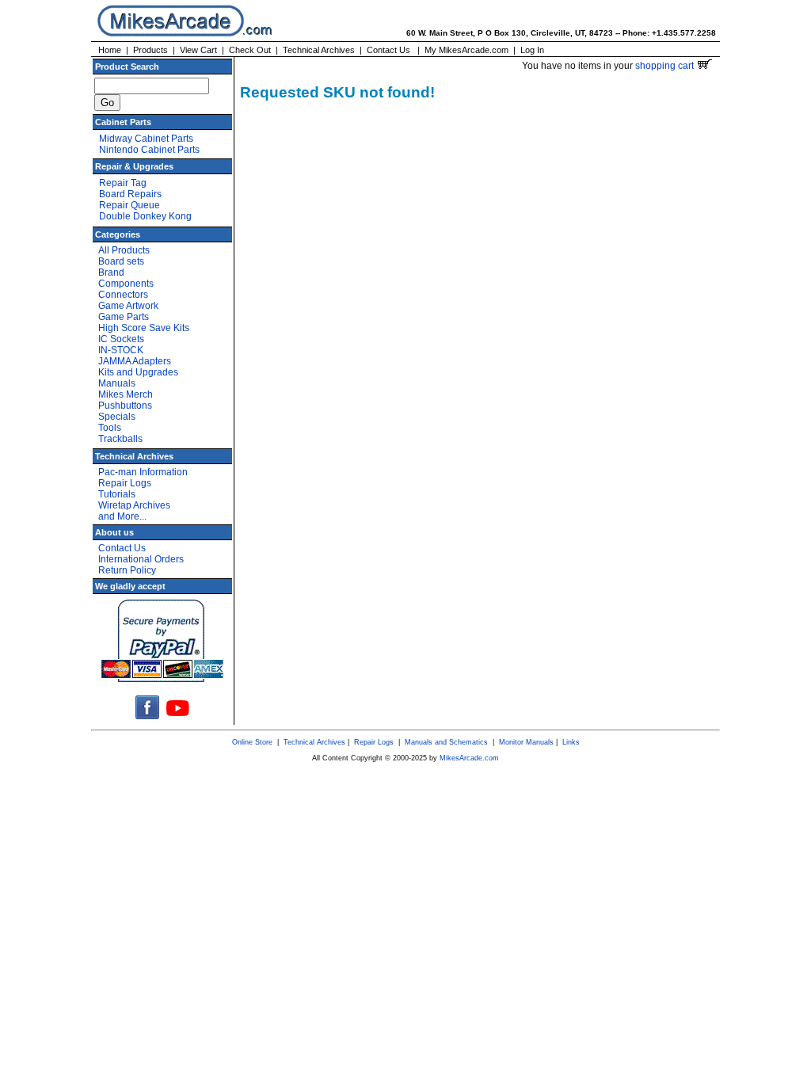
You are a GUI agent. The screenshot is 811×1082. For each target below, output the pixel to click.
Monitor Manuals (526, 742)
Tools (109, 427)
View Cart (198, 50)
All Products (124, 250)
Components (126, 283)
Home (109, 50)
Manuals (116, 383)
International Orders (141, 559)
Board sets (121, 261)
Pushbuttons (125, 405)
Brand (111, 272)
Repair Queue (129, 205)
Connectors (123, 294)
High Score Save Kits (143, 327)
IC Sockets (121, 339)
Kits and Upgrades (138, 372)
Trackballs (120, 438)
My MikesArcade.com (466, 50)
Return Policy (127, 570)
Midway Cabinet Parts (146, 138)
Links (571, 742)
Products (150, 50)
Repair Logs (124, 483)
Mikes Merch (125, 394)
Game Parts (123, 316)
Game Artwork (128, 305)
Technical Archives (319, 50)
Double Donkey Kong (145, 216)
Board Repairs (130, 194)
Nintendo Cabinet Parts (149, 149)
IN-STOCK (120, 350)
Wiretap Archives (134, 505)
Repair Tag (123, 183)
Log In (532, 50)
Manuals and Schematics (446, 742)
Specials (116, 416)
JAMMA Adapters (134, 361)
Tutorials (116, 494)
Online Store (252, 742)
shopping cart (665, 65)
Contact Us (388, 50)
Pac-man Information (143, 472)
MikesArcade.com (469, 758)
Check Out (250, 50)
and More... (122, 516)
